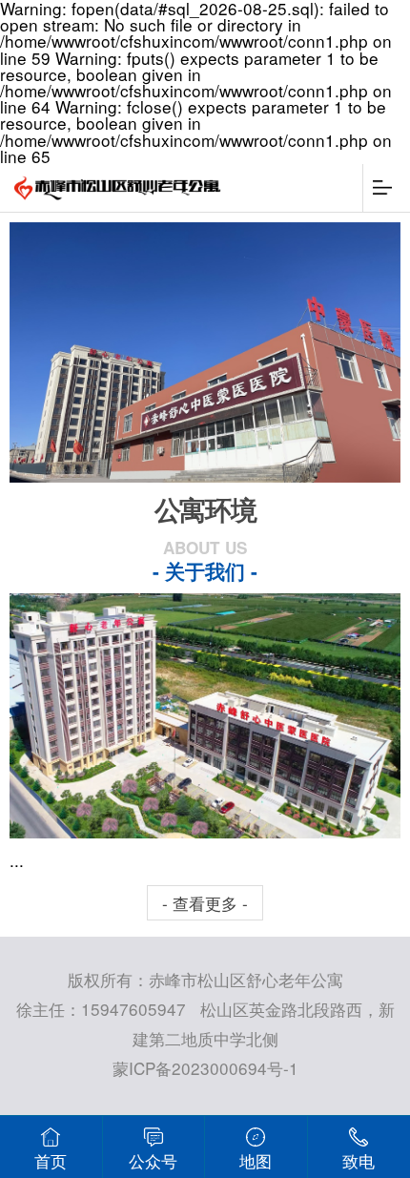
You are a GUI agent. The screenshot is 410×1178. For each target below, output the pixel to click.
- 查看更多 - (205, 903)
